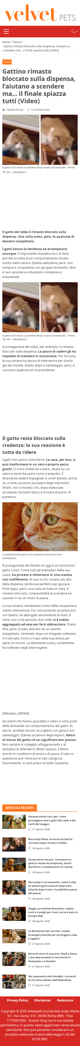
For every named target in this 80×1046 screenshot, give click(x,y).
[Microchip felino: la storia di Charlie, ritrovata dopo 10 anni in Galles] (14, 844)
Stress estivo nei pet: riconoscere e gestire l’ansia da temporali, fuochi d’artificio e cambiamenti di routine (50, 863)
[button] (74, 31)
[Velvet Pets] (40, 12)
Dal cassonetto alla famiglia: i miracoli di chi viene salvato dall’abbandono (52, 978)
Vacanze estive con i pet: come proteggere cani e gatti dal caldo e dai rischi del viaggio (52, 820)
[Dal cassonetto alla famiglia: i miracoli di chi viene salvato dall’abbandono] (14, 982)
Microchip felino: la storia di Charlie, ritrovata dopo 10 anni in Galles (50, 841)
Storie (6, 62)
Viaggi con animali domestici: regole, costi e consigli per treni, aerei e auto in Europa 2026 (52, 912)
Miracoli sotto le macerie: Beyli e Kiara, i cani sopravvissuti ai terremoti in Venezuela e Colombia (52, 957)
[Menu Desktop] (6, 31)
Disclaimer (42, 1000)
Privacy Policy (17, 1000)
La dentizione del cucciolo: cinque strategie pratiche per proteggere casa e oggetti (52, 934)
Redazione (65, 1000)
